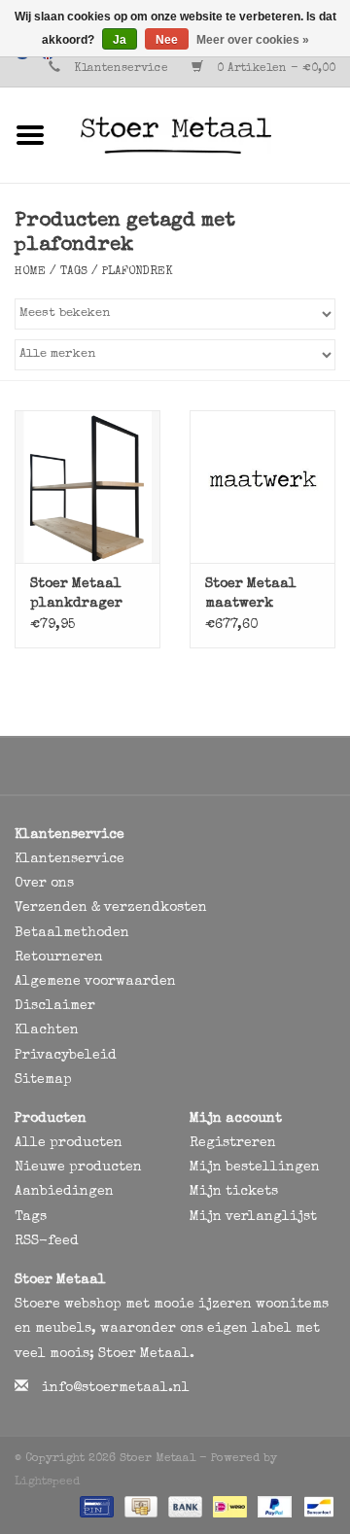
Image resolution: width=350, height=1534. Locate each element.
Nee (167, 40)
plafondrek (137, 272)
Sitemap (43, 1080)
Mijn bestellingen (255, 1167)
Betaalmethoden (72, 933)
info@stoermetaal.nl (116, 1388)
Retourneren (59, 957)
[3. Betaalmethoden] (95, 1507)
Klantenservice (121, 69)
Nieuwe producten (78, 1167)
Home (30, 272)
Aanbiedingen (64, 1192)
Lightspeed (47, 1482)
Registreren (233, 1143)
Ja (119, 40)
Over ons (44, 883)
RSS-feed (47, 1241)
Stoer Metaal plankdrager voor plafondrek (76, 595)
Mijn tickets (234, 1192)
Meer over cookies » (252, 40)
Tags (74, 272)
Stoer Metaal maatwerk (251, 593)
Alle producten (68, 1143)
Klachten (47, 1030)
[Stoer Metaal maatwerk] (262, 486)
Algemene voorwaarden (95, 982)
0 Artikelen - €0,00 (274, 69)
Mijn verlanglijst (253, 1217)
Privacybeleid (66, 1056)
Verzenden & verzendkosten (111, 908)
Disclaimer (55, 1006)
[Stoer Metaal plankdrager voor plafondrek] (87, 486)
